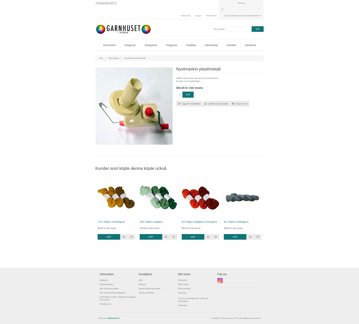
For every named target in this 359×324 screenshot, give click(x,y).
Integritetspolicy (106, 284)
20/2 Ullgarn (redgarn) (151, 221)
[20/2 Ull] (158, 197)
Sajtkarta (103, 280)
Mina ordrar (183, 284)
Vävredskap (211, 45)
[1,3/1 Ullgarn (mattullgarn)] (116, 197)
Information (109, 45)
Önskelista (182, 305)
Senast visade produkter (149, 288)
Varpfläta (191, 45)
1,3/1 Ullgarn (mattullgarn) (111, 221)
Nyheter (142, 284)
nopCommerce (114, 318)
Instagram (220, 280)
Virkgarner (171, 45)
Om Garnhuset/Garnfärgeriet (112, 293)
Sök (140, 280)
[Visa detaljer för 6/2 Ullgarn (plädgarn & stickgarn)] (200, 197)
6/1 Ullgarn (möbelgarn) (236, 221)
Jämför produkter (146, 293)
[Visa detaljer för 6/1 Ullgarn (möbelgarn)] (242, 197)
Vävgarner (130, 45)
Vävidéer (231, 45)
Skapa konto (185, 16)
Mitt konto (182, 280)
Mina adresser (184, 288)
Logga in (198, 16)
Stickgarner (150, 45)
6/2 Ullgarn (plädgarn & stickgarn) (199, 221)
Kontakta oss (105, 304)
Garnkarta (250, 45)
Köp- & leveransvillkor (109, 288)
